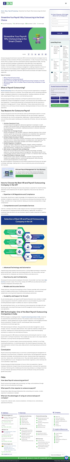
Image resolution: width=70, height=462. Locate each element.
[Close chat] (66, 458)
